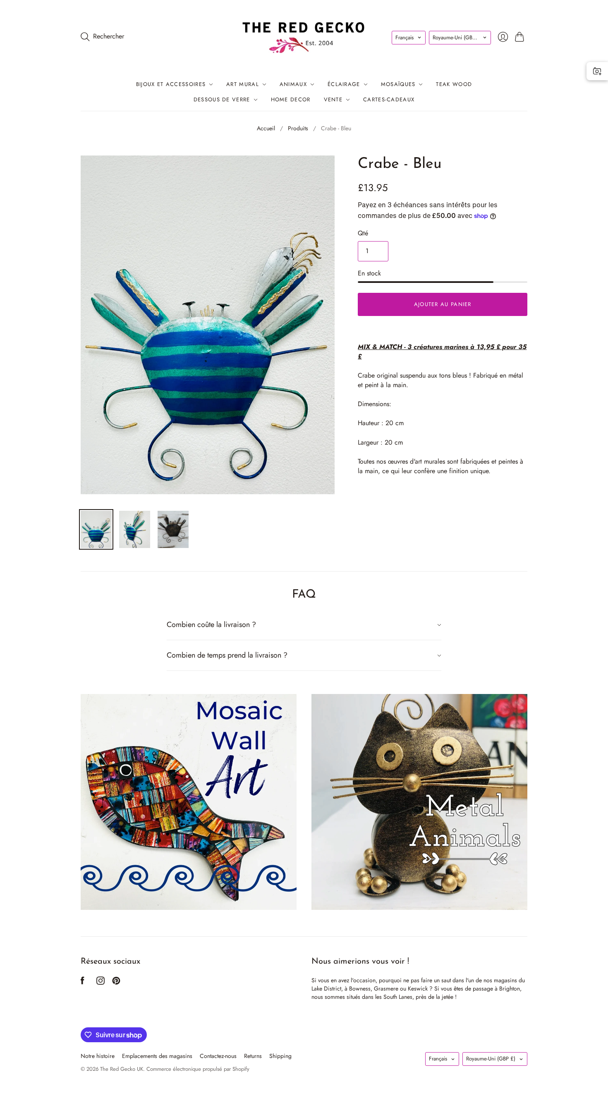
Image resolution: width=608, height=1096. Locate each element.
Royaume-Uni (457, 37)
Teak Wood (454, 84)
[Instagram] (100, 982)
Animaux (293, 84)
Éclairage (344, 84)
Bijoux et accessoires (171, 84)
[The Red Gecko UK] (304, 36)
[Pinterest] (116, 982)
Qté (363, 233)
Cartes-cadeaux (388, 99)
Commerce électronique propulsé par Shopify (197, 1069)
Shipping (280, 1056)
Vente (333, 99)
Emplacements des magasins (157, 1056)
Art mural (242, 84)
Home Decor (291, 99)
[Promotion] (189, 802)
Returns (253, 1056)
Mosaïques (398, 84)
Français (404, 37)
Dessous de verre (222, 99)
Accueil (266, 128)
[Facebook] (82, 982)
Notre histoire (98, 1056)
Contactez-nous (218, 1056)
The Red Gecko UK (121, 1069)
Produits (298, 128)
